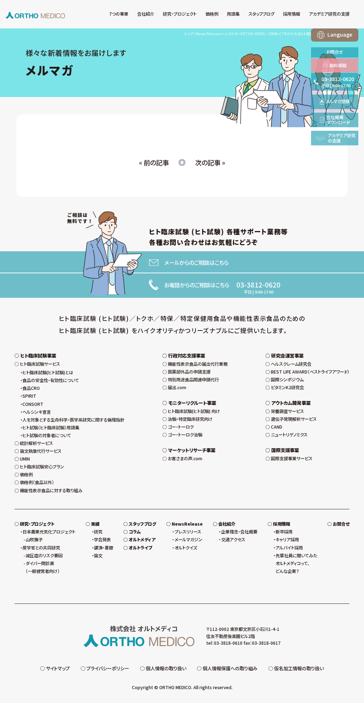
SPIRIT (29, 396)
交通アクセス (233, 539)
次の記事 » (210, 162)
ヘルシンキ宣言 (36, 412)
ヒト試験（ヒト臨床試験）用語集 (50, 427)
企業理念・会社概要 (239, 531)
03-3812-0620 (258, 284)
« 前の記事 (154, 162)
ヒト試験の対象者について (46, 435)
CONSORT (32, 404)
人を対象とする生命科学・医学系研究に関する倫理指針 (73, 420)
